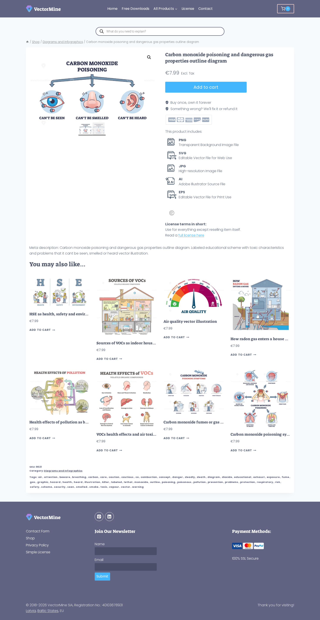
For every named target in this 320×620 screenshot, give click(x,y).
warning (138, 487)
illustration (92, 482)
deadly (190, 477)
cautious (127, 477)
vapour (114, 487)
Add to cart (206, 87)
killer (105, 482)
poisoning (168, 482)
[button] (149, 57)
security (59, 487)
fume (285, 477)
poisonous (184, 482)
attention (50, 477)
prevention (215, 482)
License (188, 8)
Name (100, 544)
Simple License (38, 552)
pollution (199, 482)
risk (277, 482)
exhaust (259, 477)
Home (112, 8)
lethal (128, 482)
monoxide (141, 482)
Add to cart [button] (40, 330)
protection (247, 482)
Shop (30, 538)
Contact (205, 8)
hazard (55, 482)
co (137, 477)
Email (99, 559)
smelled (81, 487)
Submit (102, 576)
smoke (93, 487)
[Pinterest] (99, 516)
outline (155, 482)
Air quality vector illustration (190, 321)
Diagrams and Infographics (63, 470)
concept (164, 477)
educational (242, 477)
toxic (103, 487)
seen (70, 487)
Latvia (31, 610)
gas (32, 482)
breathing (79, 477)
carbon (93, 477)
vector (125, 487)
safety (34, 487)
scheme (46, 487)
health (67, 482)
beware (64, 477)
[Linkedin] (109, 516)
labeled (116, 482)
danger (177, 477)
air (40, 477)
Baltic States (47, 610)
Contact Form (37, 531)
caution (114, 477)
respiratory (265, 482)
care (103, 477)
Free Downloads (135, 8)
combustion (149, 477)
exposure (273, 477)
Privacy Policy (37, 545)
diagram (213, 477)
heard (78, 482)
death (201, 477)
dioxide (227, 477)
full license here (191, 235)
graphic (42, 482)
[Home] (27, 42)
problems (231, 482)
